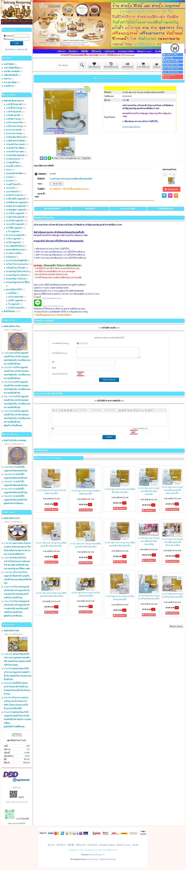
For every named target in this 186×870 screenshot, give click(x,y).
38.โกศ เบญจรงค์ (13, 242)
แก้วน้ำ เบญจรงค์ (15, 300)
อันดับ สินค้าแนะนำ (12, 518)
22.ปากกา (10, 181)
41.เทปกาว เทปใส (13, 253)
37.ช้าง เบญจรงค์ (13, 239)
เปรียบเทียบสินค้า (11, 75)
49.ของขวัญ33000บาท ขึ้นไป (18, 282)
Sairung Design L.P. (97, 854)
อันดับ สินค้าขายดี (11, 630)
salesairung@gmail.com (51, 298)
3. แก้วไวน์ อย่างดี (13, 112)
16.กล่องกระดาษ (13, 159)
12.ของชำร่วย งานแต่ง (15, 144)
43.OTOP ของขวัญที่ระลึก (16, 260)
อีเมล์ (54, 368)
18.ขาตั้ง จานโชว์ (13, 166)
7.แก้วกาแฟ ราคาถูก (14, 126)
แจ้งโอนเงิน (110, 51)
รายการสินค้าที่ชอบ (12, 68)
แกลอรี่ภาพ (8, 86)
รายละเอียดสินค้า (53, 209)
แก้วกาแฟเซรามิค (15, 297)
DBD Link (17, 787)
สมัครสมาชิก (22, 49)
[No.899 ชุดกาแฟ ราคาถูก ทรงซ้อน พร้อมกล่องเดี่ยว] (171, 184)
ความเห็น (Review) (59, 353)
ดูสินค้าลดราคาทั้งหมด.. (14, 503)
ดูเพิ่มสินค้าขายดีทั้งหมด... (15, 726)
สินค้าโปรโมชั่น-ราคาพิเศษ (15, 440)
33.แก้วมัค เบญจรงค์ (14, 220)
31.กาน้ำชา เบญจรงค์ (15, 213)
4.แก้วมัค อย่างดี (13, 115)
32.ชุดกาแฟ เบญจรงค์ (15, 217)
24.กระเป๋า (10, 188)
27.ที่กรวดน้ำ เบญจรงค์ (15, 199)
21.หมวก (9, 177)
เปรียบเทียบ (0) (127, 67)
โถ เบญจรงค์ (13, 231)
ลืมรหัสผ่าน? (10, 49)
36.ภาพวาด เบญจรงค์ (15, 235)
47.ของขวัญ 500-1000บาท (16, 275)
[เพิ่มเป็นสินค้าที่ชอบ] (164, 195)
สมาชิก (158, 51)
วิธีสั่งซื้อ (84, 51)
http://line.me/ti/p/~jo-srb (53, 306)
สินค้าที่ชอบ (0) (94, 67)
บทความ (7, 79)
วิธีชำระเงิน (96, 51)
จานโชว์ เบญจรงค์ (15, 308)
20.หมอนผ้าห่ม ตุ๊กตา (15, 173)
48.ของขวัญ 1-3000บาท (15, 279)
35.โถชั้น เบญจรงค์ (14, 228)
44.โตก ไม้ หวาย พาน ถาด (17, 264)
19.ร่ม (8, 170)
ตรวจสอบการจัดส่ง (126, 51)
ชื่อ (53, 362)
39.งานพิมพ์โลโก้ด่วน (15, 246)
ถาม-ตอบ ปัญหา (10, 82)
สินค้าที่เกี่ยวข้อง (166, 209)
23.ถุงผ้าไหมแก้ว (13, 184)
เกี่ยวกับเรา (73, 51)
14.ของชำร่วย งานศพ (15, 151)
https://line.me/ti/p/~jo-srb (16, 802)
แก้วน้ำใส (12, 293)
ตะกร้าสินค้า (9, 64)
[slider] (82, 343)
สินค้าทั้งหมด (9, 311)
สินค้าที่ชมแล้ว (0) (111, 67)
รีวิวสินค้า (91, 209)
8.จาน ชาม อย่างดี (13, 130)
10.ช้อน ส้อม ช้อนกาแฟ (15, 137)
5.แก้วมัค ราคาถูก (13, 119)
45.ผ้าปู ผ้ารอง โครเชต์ (15, 268)
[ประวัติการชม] (176, 195)
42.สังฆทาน (11, 257)
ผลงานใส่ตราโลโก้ (14, 289)
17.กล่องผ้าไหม (12, 162)
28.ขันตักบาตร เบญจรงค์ (16, 202)
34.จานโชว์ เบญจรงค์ (15, 224)
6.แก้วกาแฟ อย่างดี (14, 122)
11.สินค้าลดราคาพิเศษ (15, 141)
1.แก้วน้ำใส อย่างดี (14, 104)
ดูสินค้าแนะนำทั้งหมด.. (13, 616)
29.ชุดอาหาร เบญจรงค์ (15, 206)
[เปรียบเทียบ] (170, 195)
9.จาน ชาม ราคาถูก (14, 133)
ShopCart (156, 67)
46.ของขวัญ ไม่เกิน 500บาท (17, 271)
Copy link (86, 158)
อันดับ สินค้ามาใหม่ (12, 326)
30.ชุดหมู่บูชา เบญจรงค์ (16, 210)
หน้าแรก (61, 51)
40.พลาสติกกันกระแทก (15, 250)
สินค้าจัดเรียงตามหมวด (14, 101)
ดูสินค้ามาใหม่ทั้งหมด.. (13, 425)
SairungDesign (110, 859)
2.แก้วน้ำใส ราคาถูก (14, 108)
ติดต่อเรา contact (144, 51)
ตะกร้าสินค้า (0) (143, 67)
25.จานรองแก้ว (12, 191)
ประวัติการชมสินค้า (12, 71)
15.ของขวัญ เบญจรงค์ (15, 155)
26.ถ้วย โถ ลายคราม (14, 195)
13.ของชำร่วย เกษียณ (15, 148)
